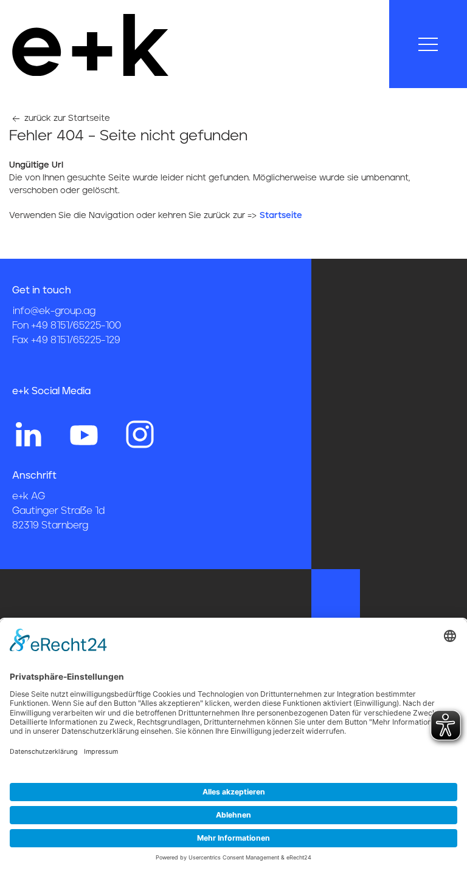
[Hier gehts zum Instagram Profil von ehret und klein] (140, 433)
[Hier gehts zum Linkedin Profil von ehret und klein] (28, 433)
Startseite (281, 215)
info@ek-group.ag (54, 311)
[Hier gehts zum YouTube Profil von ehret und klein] (84, 433)
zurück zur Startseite (66, 118)
